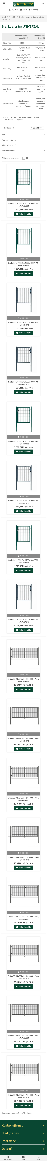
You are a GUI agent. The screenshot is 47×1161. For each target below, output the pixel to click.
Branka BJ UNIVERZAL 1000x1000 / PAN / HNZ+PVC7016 (23, 324)
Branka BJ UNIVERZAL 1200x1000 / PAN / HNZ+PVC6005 (23, 264)
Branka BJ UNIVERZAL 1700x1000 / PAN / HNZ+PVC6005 (23, 561)
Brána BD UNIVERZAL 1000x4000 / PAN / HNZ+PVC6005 (23, 680)
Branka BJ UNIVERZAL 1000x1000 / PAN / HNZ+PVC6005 (23, 205)
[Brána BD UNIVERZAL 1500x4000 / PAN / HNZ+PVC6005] (23, 894)
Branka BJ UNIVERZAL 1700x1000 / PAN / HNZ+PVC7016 (23, 621)
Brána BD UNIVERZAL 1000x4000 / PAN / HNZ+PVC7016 (23, 740)
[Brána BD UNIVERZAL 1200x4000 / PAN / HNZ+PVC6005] (23, 775)
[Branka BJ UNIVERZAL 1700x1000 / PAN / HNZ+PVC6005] (23, 537)
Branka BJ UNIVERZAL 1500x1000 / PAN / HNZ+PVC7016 (23, 502)
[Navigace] (4, 3)
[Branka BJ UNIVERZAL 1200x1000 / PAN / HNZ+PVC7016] (23, 359)
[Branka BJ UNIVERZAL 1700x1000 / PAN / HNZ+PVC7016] (23, 597)
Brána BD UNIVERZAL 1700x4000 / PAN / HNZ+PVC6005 (23, 1037)
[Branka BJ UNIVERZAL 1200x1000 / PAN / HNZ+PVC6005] (23, 240)
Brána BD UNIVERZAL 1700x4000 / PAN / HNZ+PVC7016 (23, 1096)
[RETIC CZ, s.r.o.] (23, 3)
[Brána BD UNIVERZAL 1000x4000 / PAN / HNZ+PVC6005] (23, 656)
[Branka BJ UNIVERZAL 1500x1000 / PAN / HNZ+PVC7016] (23, 478)
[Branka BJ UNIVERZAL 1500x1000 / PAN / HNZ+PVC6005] (23, 418)
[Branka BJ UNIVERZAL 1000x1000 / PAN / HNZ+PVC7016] (23, 299)
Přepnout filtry (36, 128)
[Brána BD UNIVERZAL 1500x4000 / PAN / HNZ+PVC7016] (23, 953)
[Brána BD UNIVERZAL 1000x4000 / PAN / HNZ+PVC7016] (23, 715)
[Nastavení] (43, 3)
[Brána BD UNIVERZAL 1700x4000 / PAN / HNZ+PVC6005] (23, 1013)
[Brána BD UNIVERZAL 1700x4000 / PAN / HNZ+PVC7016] (23, 1072)
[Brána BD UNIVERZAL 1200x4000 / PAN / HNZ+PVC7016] (23, 834)
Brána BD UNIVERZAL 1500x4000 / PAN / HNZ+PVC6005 (23, 918)
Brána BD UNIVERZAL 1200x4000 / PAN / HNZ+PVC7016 (23, 858)
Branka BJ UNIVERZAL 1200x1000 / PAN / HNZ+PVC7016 (23, 383)
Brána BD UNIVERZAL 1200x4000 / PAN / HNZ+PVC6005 (23, 799)
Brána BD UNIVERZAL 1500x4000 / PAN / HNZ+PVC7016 (23, 977)
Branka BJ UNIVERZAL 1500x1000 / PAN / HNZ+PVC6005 (23, 442)
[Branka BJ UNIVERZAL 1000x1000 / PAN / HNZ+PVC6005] (23, 181)
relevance (15, 158)
